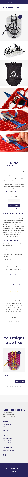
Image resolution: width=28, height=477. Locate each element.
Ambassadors (7, 424)
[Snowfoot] (11, 7)
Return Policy (7, 440)
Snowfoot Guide (7, 438)
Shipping (5, 430)
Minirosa (11, 375)
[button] (20, 381)
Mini (22, 191)
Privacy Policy (7, 442)
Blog (4, 426)
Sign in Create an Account (13, 2)
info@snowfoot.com (8, 450)
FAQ (4, 428)
